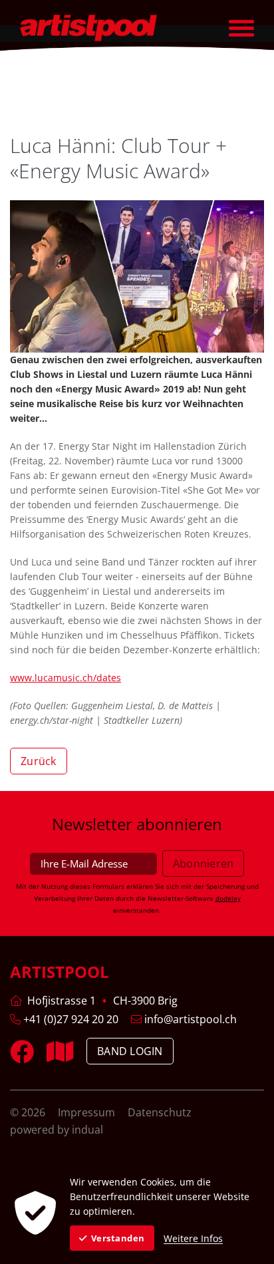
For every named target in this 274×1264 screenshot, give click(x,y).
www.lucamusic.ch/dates (65, 677)
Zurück (39, 761)
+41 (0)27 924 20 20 (69, 1019)
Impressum (88, 1112)
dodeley (228, 898)
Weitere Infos (193, 1238)
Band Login (130, 1051)
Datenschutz (160, 1112)
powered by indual (56, 1129)
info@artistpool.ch (189, 1019)
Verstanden (118, 1238)
